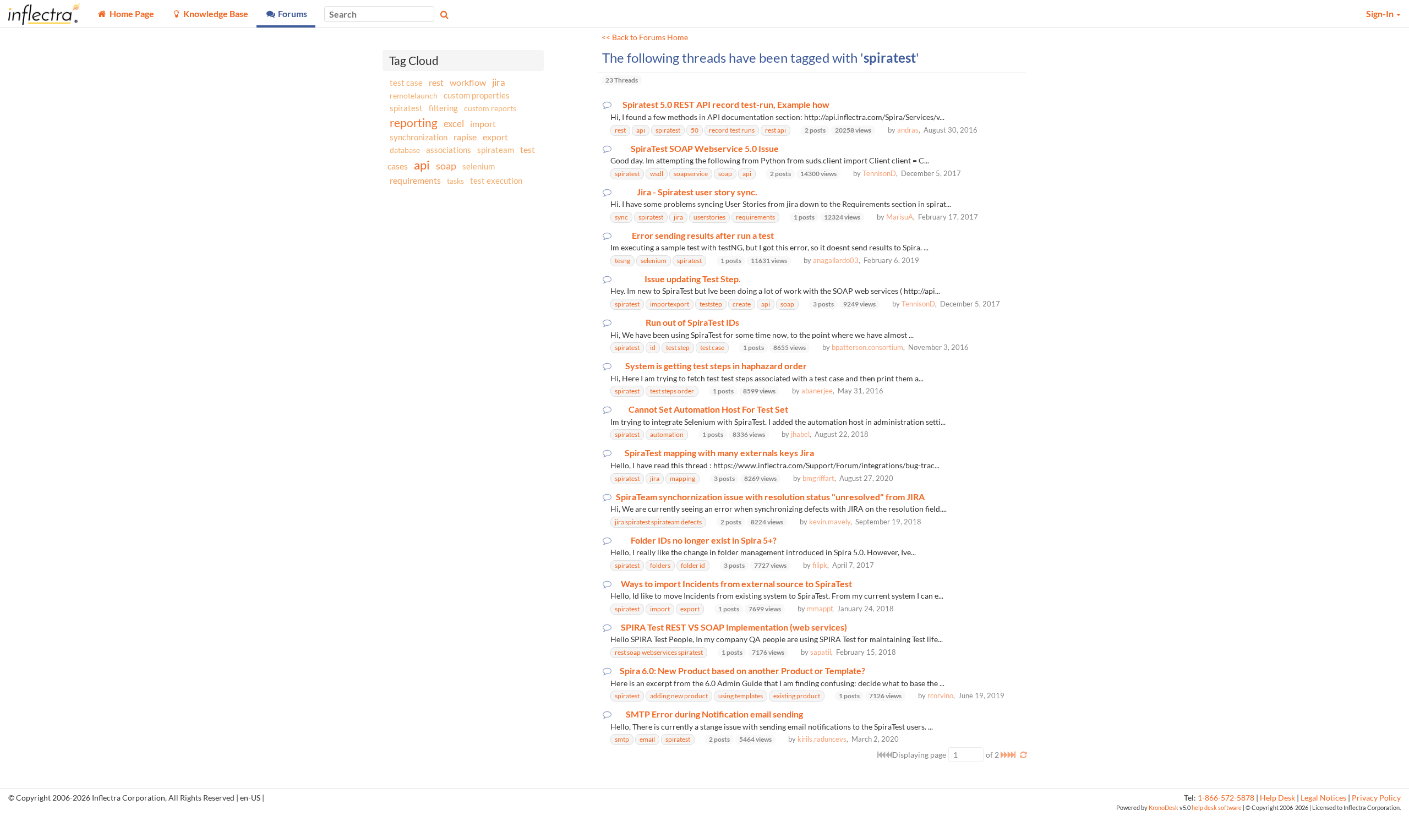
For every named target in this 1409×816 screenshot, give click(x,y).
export (495, 137)
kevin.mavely (829, 521)
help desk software (1217, 807)
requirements (415, 180)
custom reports (490, 108)
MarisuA (899, 216)
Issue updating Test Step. (693, 279)
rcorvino (940, 695)
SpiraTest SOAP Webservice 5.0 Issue (705, 149)
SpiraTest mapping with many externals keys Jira (719, 453)
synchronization (418, 137)
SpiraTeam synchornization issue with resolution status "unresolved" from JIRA (770, 497)
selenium (478, 166)
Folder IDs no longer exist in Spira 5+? (704, 540)
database (405, 150)
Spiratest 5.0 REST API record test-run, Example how (725, 104)
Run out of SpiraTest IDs (692, 322)
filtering (443, 108)
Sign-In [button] (1380, 13)
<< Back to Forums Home (645, 37)
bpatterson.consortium (867, 347)
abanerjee (817, 390)
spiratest (406, 108)
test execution (496, 180)
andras (908, 129)
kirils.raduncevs (822, 739)
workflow (468, 82)
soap (446, 166)
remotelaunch (414, 95)
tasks (455, 180)
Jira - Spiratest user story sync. (697, 192)
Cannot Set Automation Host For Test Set (708, 409)
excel (454, 123)
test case (406, 82)
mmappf (819, 608)
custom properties (477, 95)
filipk (819, 565)
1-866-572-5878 (1226, 797)
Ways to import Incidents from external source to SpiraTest (736, 584)
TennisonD (879, 173)
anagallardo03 (836, 260)
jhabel (800, 434)
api (422, 164)
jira (498, 82)
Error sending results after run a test (703, 235)
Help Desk (1277, 797)
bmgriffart (818, 478)
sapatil (820, 652)
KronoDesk (1163, 807)
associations (448, 150)
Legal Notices (1323, 797)
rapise (465, 137)
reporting (414, 122)
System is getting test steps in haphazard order (716, 366)
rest (436, 82)
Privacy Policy (1376, 797)
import (483, 123)
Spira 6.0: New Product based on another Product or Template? (742, 671)
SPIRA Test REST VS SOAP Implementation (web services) (734, 627)
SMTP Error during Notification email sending (714, 714)
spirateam (495, 150)
